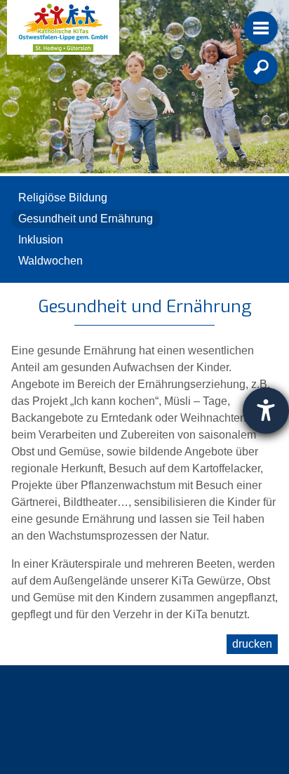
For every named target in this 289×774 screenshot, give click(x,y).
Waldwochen (50, 261)
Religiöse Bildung (62, 197)
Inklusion (40, 240)
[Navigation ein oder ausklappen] (261, 28)
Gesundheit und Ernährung (85, 219)
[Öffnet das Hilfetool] (266, 410)
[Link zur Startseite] (63, 27)
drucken (252, 644)
